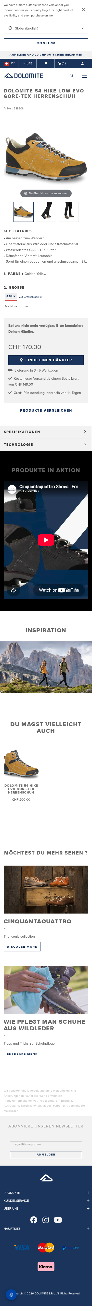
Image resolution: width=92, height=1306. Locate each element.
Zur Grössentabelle (30, 297)
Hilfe (28, 63)
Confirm (46, 43)
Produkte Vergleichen (46, 410)
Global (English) (26, 28)
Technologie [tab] (18, 445)
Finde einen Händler (48, 360)
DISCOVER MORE (22, 946)
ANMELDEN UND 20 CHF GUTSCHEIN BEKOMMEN (46, 54)
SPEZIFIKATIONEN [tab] (22, 432)
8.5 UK (10, 296)
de (13, 63)
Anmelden (46, 1154)
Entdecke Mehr (22, 1053)
